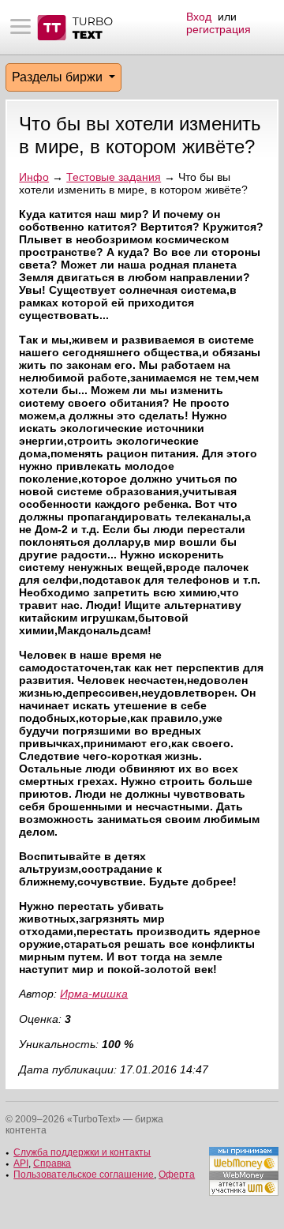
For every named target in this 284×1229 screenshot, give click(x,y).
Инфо (34, 177)
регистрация (218, 29)
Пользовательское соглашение (83, 1174)
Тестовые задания (113, 177)
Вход (198, 16)
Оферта (177, 1174)
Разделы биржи (59, 77)
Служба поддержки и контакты (82, 1152)
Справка (52, 1163)
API (20, 1163)
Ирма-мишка (94, 993)
